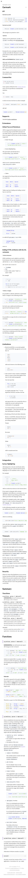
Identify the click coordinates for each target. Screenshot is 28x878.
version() (5, 627)
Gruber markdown (12, 119)
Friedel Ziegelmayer (14, 868)
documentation (20, 40)
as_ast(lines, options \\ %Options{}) (12, 596)
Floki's (23, 679)
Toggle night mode (11, 872)
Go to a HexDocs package (20, 874)
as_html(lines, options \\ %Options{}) (12, 602)
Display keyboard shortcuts (9, 874)
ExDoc (15, 866)
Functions (6, 593)
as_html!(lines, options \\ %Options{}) (12, 618)
